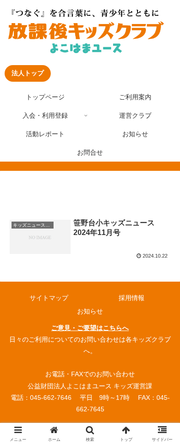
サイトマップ (49, 297)
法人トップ (28, 73)
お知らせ (90, 311)
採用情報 (131, 297)
